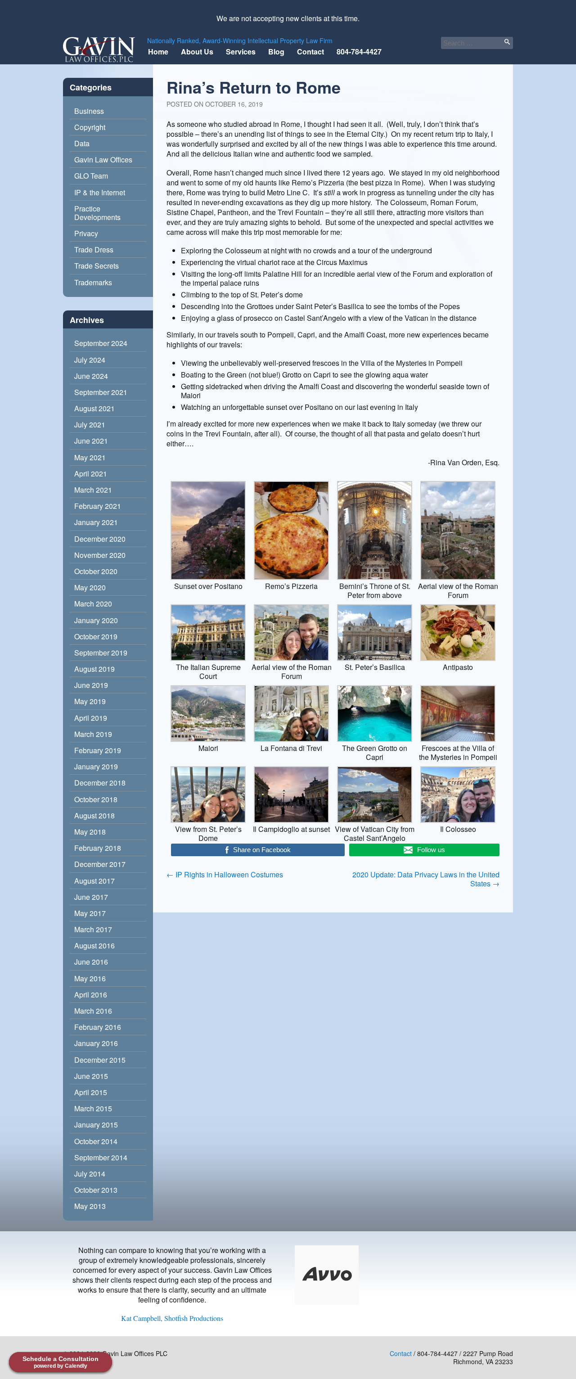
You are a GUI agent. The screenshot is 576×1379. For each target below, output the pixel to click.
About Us (197, 51)
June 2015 (91, 1076)
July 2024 (89, 360)
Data (82, 143)
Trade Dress (93, 249)
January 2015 (96, 1124)
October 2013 (95, 1190)
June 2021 (91, 441)
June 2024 (91, 376)
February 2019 (97, 750)
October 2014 (95, 1141)
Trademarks (93, 282)
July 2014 (89, 1173)
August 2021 (94, 408)
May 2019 (90, 701)
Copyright (89, 127)
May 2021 (90, 457)
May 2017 (90, 913)
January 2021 (96, 522)
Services (241, 51)
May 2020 (90, 587)
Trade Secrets (96, 266)
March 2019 (93, 734)
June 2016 (91, 962)
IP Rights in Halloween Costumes (224, 874)
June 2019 (91, 685)
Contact (310, 51)
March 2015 (93, 1108)
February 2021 (97, 506)
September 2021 (100, 392)
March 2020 (93, 603)
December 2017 (100, 864)
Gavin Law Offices (103, 159)
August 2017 (94, 881)
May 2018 (90, 832)
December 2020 (100, 539)
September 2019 (100, 652)
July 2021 (89, 424)
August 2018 (94, 815)
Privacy (86, 233)
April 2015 (90, 1092)
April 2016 (90, 994)
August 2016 (94, 945)
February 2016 (97, 1027)
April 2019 (90, 718)
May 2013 (90, 1206)
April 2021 (90, 473)
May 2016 (90, 978)
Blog (276, 51)
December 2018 (100, 782)
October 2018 (95, 799)
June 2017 (91, 897)
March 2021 (93, 490)
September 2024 (100, 343)
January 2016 (96, 1043)
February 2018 (97, 848)
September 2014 (100, 1157)
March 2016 (93, 1011)
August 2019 (94, 669)
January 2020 (96, 620)
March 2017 (93, 929)
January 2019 (96, 766)
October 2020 (95, 571)
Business (89, 111)
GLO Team (91, 176)
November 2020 (100, 555)
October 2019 (95, 636)
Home (158, 51)
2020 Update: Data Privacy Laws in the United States (426, 879)
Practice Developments (97, 212)
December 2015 (100, 1060)
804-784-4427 (359, 51)
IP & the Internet (99, 192)
